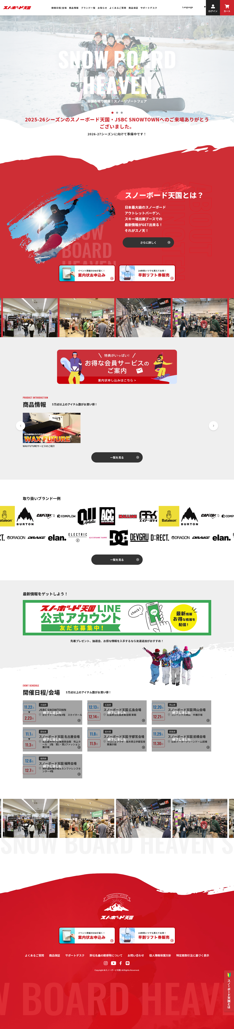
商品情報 (74, 7)
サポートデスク (148, 7)
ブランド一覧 (88, 7)
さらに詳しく (148, 242)
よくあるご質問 (117, 7)
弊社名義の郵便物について (106, 955)
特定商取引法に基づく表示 (192, 955)
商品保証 (133, 7)
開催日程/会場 (59, 7)
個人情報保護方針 (160, 955)
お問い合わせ (136, 955)
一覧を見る (117, 457)
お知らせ (102, 7)
